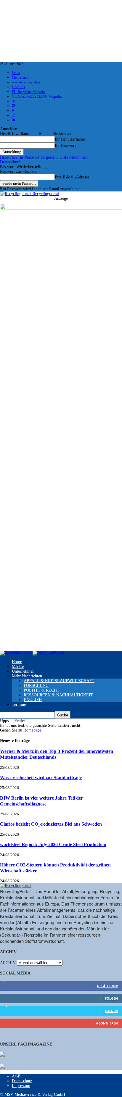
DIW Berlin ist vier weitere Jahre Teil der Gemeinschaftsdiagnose (41, 801)
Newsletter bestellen (26, 82)
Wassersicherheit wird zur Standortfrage (41, 777)
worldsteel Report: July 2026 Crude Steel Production (53, 844)
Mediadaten (20, 77)
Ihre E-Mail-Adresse (72, 177)
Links (16, 73)
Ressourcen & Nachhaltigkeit (58, 695)
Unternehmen (23, 671)
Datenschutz (10, 162)
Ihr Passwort (65, 145)
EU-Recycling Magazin (28, 92)
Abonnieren (107, 1023)
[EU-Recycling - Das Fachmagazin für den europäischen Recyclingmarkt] (2, 1055)
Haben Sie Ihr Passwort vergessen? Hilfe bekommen (44, 157)
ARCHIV (8, 963)
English (33, 699)
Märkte (18, 666)
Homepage (32, 730)
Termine (19, 704)
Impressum (21, 1085)
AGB (16, 1076)
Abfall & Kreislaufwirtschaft (59, 681)
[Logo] (16, 653)
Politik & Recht (42, 690)
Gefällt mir (107, 986)
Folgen (111, 998)
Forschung (36, 685)
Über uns (18, 87)
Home (17, 662)
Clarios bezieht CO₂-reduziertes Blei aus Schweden (51, 824)
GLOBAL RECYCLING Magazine (37, 96)
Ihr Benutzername (70, 139)
